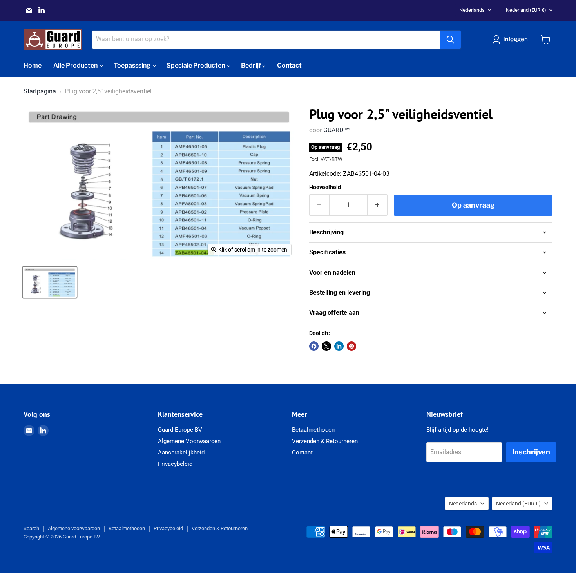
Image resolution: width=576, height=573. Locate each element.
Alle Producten (76, 65)
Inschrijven (531, 452)
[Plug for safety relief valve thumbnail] (50, 282)
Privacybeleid (175, 463)
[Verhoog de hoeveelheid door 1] (378, 205)
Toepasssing (133, 65)
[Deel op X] (326, 346)
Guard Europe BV (180, 429)
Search (31, 528)
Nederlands (472, 10)
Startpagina (40, 91)
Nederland (526, 10)
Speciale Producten (196, 65)
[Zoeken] (450, 40)
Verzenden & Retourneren (325, 441)
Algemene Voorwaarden (189, 441)
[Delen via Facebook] (314, 346)
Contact (289, 65)
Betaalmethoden (313, 429)
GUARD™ (336, 130)
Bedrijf (251, 65)
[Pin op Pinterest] (351, 346)
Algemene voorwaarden (74, 528)
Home (33, 65)
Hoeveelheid (325, 187)
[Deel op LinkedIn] (339, 346)
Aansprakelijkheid (181, 452)
